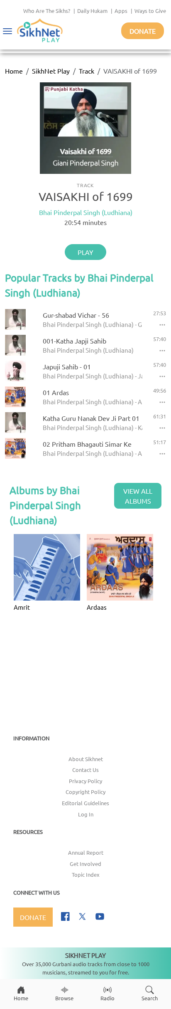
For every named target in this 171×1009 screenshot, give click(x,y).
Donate (142, 31)
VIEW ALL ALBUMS (137, 496)
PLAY (85, 252)
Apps (121, 10)
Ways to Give (150, 10)
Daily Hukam (92, 10)
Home (14, 71)
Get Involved (85, 863)
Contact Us (85, 769)
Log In (85, 814)
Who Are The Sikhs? (46, 10)
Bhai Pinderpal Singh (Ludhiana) (85, 212)
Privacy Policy (85, 780)
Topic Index (86, 874)
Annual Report (85, 852)
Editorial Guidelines (85, 802)
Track (86, 71)
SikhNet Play (51, 71)
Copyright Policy (85, 791)
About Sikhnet (85, 758)
